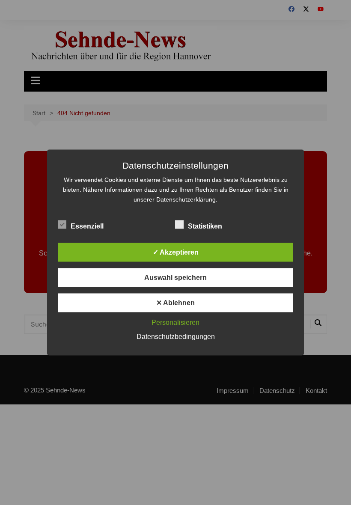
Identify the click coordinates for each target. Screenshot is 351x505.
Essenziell (87, 226)
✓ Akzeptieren (176, 252)
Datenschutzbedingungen (176, 336)
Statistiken (205, 226)
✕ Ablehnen (175, 302)
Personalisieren (175, 322)
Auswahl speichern (175, 277)
